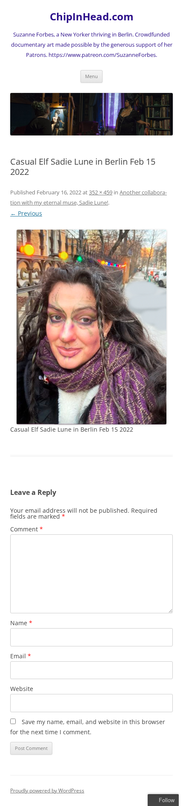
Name (21, 623)
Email (20, 656)
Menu (91, 76)
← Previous (26, 213)
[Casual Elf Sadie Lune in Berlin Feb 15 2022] (91, 327)
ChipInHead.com (92, 16)
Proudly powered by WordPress (47, 790)
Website (21, 689)
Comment (26, 529)
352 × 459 (100, 192)
